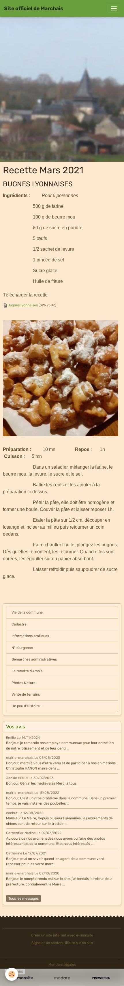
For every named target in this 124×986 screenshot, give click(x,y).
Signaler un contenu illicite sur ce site (62, 943)
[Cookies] (11, 974)
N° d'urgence (22, 648)
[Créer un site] (23, 978)
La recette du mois (27, 671)
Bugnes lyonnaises (22, 305)
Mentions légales (62, 965)
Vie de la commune (27, 612)
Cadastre (19, 624)
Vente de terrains (26, 694)
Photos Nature (23, 683)
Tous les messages (23, 898)
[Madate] (62, 978)
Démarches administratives (34, 659)
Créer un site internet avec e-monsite (62, 935)
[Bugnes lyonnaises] (60, 378)
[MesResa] (101, 978)
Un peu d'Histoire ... (27, 706)
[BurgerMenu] (113, 8)
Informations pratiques (30, 636)
